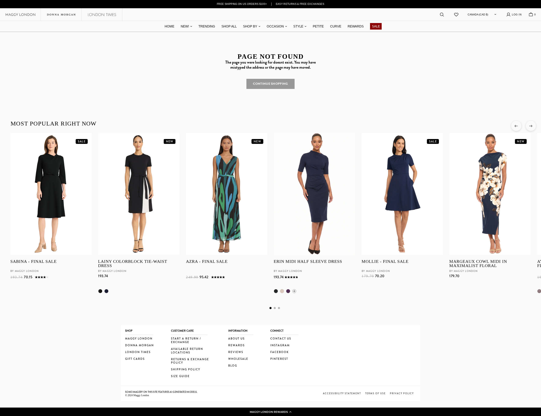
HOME (169, 26)
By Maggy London (24, 271)
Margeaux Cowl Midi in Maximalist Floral (478, 263)
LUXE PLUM (288, 291)
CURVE (335, 26)
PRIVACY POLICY (402, 393)
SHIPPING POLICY (185, 369)
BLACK (100, 291)
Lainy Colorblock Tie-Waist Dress (132, 263)
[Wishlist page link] (456, 14)
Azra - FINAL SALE (206, 261)
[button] (270, 412)
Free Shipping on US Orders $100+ (242, 4)
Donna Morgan (139, 345)
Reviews (235, 352)
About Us (236, 339)
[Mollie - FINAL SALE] (402, 194)
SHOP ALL (229, 26)
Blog (232, 366)
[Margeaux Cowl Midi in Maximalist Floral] (490, 194)
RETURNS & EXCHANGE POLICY (190, 361)
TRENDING (206, 26)
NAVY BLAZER (106, 291)
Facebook (279, 352)
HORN (282, 291)
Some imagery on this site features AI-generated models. (161, 392)
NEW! (185, 26)
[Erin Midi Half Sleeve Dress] (314, 194)
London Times (138, 352)
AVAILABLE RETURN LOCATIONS (187, 351)
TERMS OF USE (375, 393)
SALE (376, 26)
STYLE (298, 26)
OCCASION (275, 26)
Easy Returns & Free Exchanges (300, 4)
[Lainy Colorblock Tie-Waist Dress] (138, 194)
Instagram (280, 345)
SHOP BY (250, 26)
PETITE (318, 26)
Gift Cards (135, 359)
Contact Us (280, 339)
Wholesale (238, 359)
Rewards (236, 345)
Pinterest (279, 359)
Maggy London (139, 339)
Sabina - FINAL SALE (33, 261)
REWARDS (356, 26)
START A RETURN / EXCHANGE (186, 340)
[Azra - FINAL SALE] (226, 194)
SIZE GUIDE (180, 376)
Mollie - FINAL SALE (384, 261)
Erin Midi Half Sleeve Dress (308, 261)
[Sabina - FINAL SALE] (51, 194)
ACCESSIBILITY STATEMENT (342, 393)
